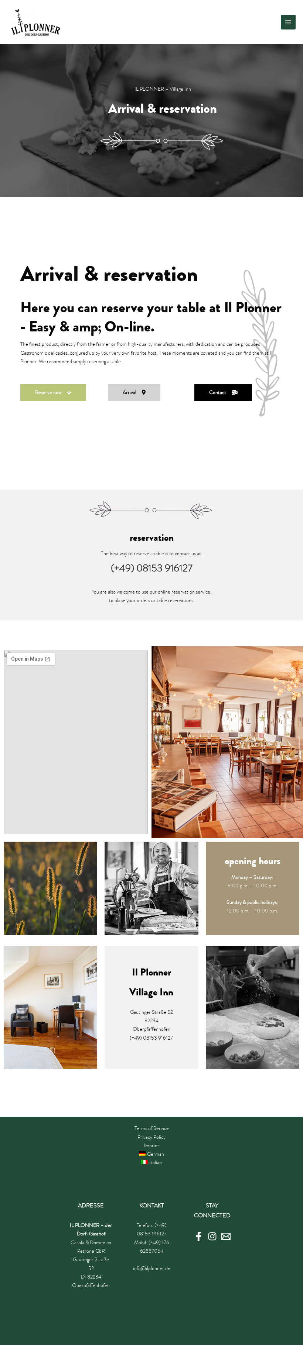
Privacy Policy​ (151, 1137)
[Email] (226, 1236)
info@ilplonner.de (151, 1268)
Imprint (151, 1145)
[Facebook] (198, 1236)
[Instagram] (212, 1236)
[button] (53, 392)
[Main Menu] (288, 22)
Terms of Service (152, 1128)
